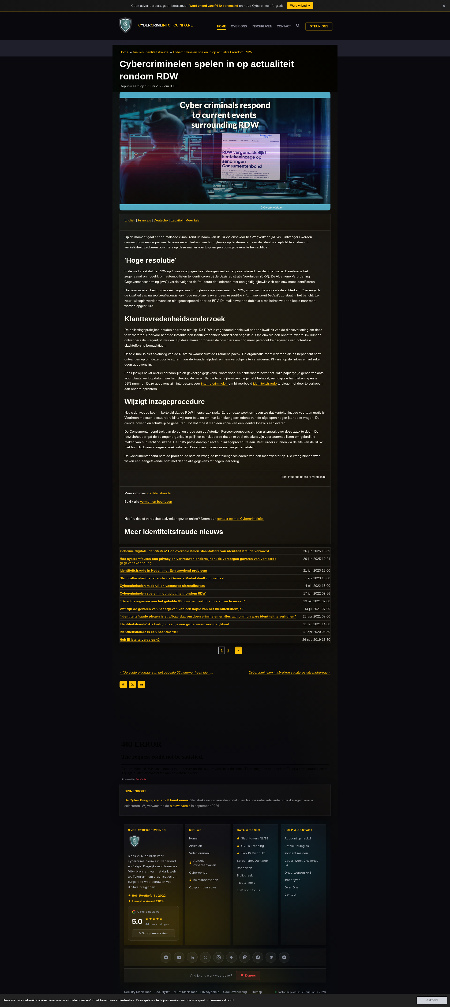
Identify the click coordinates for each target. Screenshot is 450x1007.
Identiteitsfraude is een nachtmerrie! (149, 632)
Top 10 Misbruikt (253, 853)
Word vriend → (300, 5)
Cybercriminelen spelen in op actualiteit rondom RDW (212, 52)
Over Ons (291, 887)
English (129, 220)
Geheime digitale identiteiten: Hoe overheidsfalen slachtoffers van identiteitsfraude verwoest (194, 551)
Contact (290, 894)
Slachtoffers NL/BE (254, 838)
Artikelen (195, 845)
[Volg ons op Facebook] (257, 957)
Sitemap (256, 992)
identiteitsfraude (265, 383)
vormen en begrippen (156, 501)
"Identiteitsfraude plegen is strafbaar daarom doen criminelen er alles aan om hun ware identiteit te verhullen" (208, 616)
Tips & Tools (246, 882)
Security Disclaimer (137, 992)
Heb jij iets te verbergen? (140, 639)
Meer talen (193, 220)
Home (124, 52)
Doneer (250, 975)
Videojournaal (199, 853)
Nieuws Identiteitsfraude (151, 52)
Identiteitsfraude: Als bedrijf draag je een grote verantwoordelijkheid (174, 624)
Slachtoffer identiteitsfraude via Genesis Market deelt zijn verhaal (172, 578)
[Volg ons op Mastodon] (244, 957)
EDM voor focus (248, 890)
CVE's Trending (252, 845)
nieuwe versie (180, 805)
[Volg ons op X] (205, 957)
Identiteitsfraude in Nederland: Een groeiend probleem (163, 570)
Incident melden (296, 853)
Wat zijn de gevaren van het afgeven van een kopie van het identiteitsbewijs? (182, 609)
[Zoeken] (297, 25)
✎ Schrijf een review (153, 933)
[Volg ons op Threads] (271, 957)
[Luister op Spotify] (284, 957)
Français (144, 220)
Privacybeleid (209, 992)
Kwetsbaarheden (205, 880)
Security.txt (162, 992)
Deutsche (161, 220)
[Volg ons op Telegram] (166, 957)
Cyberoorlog (198, 872)
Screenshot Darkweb (252, 860)
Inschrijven (292, 880)
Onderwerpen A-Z (298, 872)
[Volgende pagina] (238, 650)
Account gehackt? (298, 838)
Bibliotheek (245, 875)
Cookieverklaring (235, 992)
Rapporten (244, 868)
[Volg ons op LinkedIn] (192, 957)
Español (177, 220)
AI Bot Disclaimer (185, 992)
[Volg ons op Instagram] (218, 957)
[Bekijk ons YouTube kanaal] (179, 957)
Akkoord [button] (432, 1000)
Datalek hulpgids (297, 845)
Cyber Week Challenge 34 (302, 862)
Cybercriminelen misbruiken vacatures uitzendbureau (162, 586)
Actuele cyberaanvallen (204, 862)
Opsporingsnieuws (203, 887)
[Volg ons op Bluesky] (231, 957)
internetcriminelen (214, 383)
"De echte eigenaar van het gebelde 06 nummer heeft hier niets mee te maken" (182, 601)
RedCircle (141, 779)
